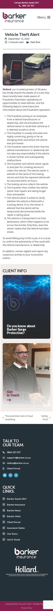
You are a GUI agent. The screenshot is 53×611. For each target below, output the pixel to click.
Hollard (7, 89)
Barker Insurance (20, 604)
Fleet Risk (35, 42)
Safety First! (43, 417)
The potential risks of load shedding (18, 417)
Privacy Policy (26, 608)
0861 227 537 (28, 5)
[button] (43, 17)
